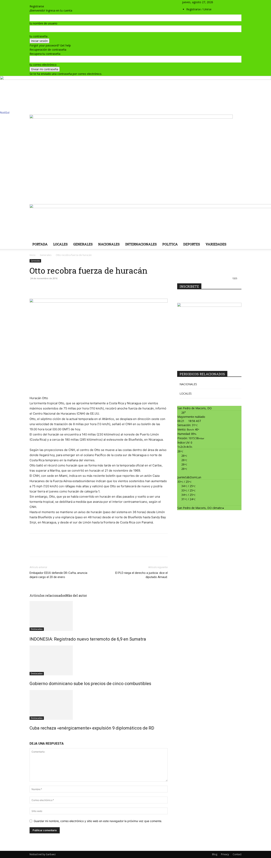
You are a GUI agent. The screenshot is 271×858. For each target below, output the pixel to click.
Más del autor (76, 595)
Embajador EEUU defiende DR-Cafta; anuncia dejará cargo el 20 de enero (58, 575)
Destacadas (37, 629)
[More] (131, 287)
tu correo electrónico (43, 65)
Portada (40, 244)
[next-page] (33, 736)
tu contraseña (38, 36)
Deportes (191, 244)
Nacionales (109, 244)
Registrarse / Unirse (198, 9)
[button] (224, 2)
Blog (214, 854)
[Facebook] (224, 6)
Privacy (225, 854)
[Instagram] (227, 6)
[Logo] (131, 117)
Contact (237, 854)
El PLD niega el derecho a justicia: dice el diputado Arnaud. (141, 575)
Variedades (216, 244)
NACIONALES (188, 384)
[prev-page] (31, 736)
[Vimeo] (233, 6)
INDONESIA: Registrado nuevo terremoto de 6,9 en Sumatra (88, 639)
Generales (83, 244)
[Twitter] (230, 6)
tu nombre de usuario (43, 23)
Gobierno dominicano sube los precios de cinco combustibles (90, 683)
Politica (170, 244)
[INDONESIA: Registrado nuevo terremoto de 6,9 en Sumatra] (99, 616)
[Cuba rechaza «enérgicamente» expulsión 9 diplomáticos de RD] (99, 705)
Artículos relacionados (47, 595)
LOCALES (186, 393)
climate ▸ (200, 508)
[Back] (31, 2)
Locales (60, 244)
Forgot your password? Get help (50, 45)
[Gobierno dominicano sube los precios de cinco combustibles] (99, 660)
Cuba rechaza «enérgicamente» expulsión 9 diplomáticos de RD (92, 728)
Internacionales (141, 244)
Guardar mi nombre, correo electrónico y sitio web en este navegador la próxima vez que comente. (98, 821)
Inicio (33, 255)
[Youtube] (235, 6)
